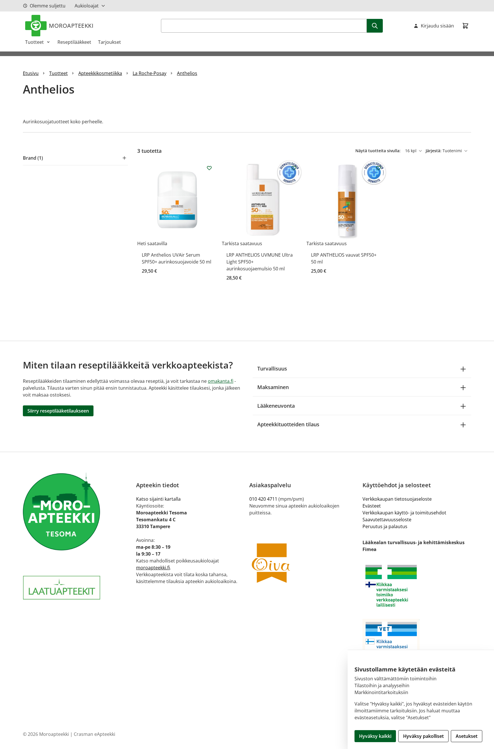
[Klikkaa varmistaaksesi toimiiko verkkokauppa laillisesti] (416, 586)
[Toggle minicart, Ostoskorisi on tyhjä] (465, 25)
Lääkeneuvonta (276, 405)
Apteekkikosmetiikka (100, 73)
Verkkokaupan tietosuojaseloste (397, 499)
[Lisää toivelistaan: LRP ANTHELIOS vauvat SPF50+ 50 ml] (378, 168)
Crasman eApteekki (94, 734)
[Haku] (375, 26)
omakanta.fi (220, 381)
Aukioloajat (87, 6)
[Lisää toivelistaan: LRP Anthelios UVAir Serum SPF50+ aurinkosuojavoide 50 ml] (209, 168)
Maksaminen (273, 387)
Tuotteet (34, 42)
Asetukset (466, 736)
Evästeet (371, 506)
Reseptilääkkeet (74, 42)
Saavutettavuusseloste (386, 519)
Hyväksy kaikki (375, 736)
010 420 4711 (263, 499)
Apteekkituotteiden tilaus (288, 424)
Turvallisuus (272, 368)
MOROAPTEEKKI (71, 25)
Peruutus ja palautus (384, 526)
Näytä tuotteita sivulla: (378, 150)
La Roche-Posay (149, 73)
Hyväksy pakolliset (423, 736)
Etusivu (31, 73)
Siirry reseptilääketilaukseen (58, 411)
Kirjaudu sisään (437, 26)
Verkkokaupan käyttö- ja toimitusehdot (404, 513)
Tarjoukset (109, 42)
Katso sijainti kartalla (158, 499)
